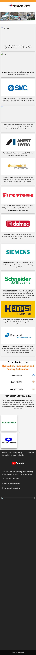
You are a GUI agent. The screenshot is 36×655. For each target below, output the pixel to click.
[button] (3, 5)
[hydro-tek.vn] (19, 5)
